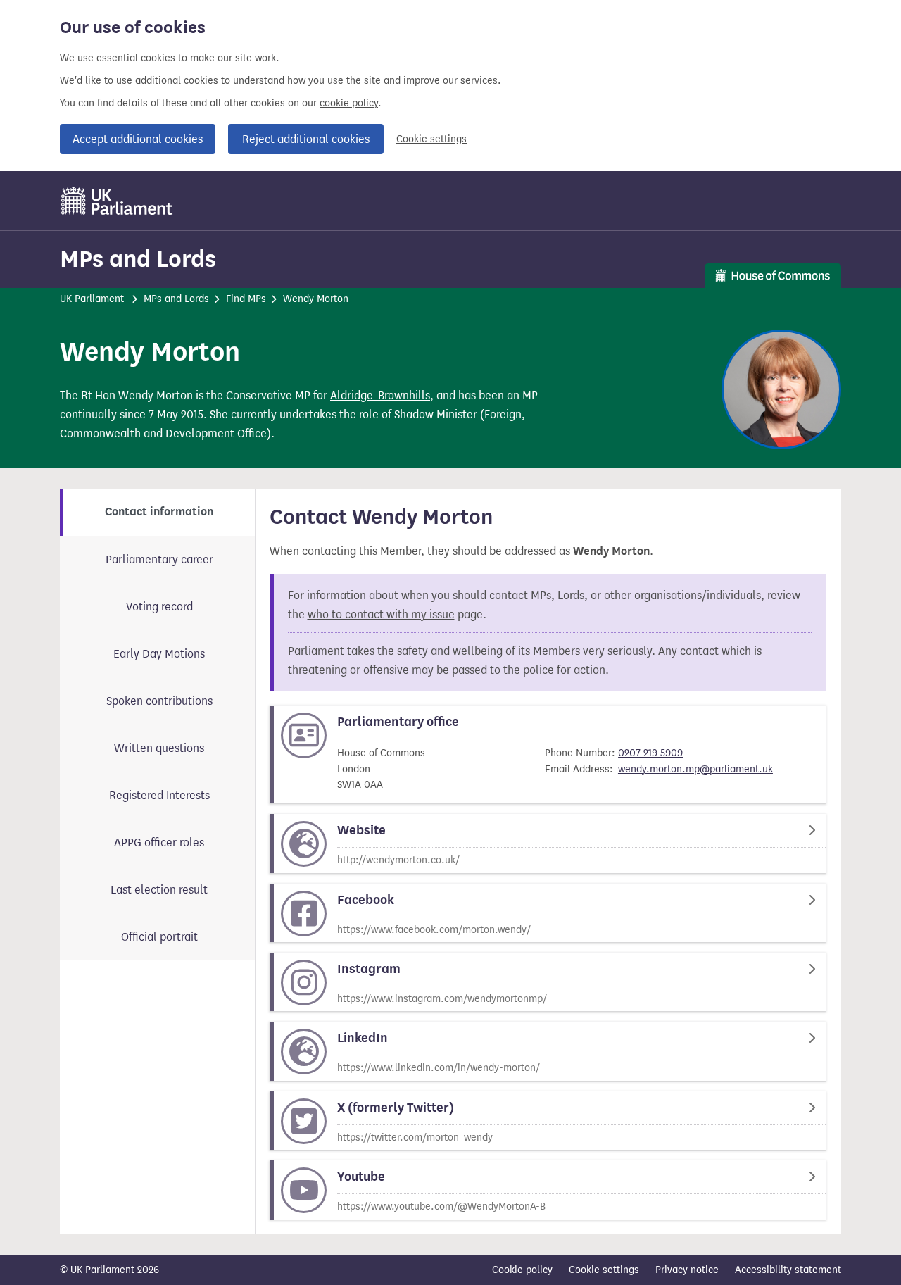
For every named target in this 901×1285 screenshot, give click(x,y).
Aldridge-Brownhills (380, 395)
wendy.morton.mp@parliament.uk (695, 769)
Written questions (159, 748)
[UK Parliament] (117, 200)
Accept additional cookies (138, 139)
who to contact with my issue (381, 614)
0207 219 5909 (650, 753)
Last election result (159, 889)
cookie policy (349, 103)
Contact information (159, 512)
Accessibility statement (788, 1270)
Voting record (159, 606)
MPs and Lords (138, 258)
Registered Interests (159, 795)
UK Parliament (92, 299)
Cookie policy (522, 1270)
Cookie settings (431, 139)
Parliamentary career (159, 559)
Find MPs (246, 299)
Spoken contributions (159, 701)
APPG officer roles (159, 842)
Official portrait (159, 937)
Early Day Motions (159, 653)
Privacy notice (687, 1270)
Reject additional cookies (306, 139)
